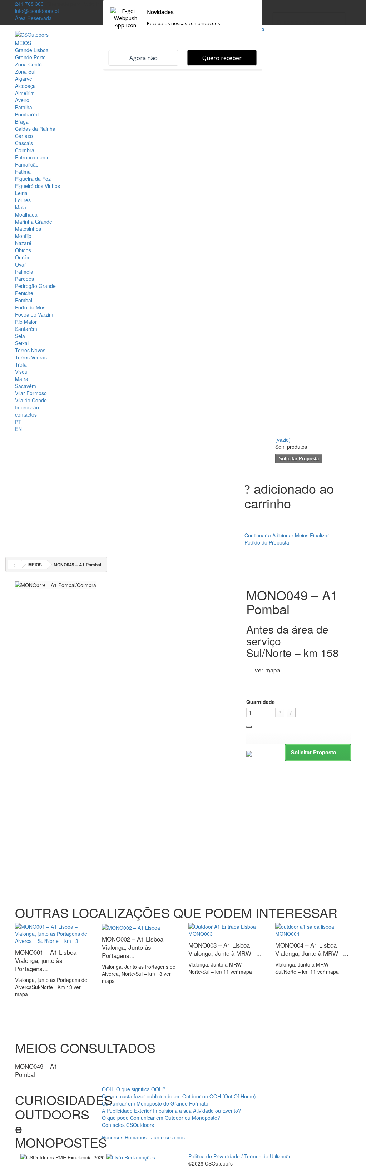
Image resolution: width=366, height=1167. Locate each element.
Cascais (24, 143)
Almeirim (25, 92)
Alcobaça (25, 85)
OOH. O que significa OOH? (133, 1089)
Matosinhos (28, 228)
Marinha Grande (33, 221)
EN (18, 428)
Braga (22, 121)
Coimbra (24, 150)
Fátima (23, 171)
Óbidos (23, 250)
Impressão (27, 407)
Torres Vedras (31, 357)
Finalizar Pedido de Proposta (286, 539)
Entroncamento (32, 157)
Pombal (23, 300)
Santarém (26, 328)
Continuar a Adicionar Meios (276, 535)
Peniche (24, 293)
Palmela (24, 271)
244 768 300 (29, 3)
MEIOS (23, 42)
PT (18, 421)
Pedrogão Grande (35, 285)
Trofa (21, 364)
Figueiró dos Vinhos (37, 185)
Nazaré (23, 243)
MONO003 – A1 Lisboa (225, 949)
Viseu (21, 371)
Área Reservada (33, 17)
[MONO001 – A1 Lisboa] (53, 933)
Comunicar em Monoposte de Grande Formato (155, 1103)
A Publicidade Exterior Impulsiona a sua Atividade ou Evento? (171, 1110)
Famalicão (27, 164)
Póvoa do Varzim (34, 314)
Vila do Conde (31, 400)
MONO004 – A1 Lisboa (311, 949)
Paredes (24, 278)
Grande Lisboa (32, 50)
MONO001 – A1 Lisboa (45, 960)
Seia (20, 335)
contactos (26, 414)
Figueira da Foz (33, 178)
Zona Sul (25, 71)
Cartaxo (24, 135)
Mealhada (26, 214)
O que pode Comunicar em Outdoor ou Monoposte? (161, 1117)
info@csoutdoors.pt (37, 10)
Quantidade (260, 701)
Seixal (22, 343)
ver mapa (267, 669)
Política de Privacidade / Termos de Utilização (240, 1156)
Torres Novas (30, 350)
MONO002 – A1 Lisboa (132, 947)
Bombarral (27, 114)
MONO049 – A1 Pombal (36, 1070)
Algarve (23, 78)
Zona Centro (29, 64)
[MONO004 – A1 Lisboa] (313, 929)
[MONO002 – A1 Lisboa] (131, 926)
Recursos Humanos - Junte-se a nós (143, 1137)
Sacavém (25, 385)
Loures (23, 200)
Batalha (23, 107)
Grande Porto (30, 57)
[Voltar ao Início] (14, 564)
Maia (20, 207)
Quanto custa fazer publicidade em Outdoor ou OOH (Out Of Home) (179, 1096)
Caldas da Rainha (35, 128)
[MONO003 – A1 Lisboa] (226, 929)
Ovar (20, 264)
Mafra (21, 378)
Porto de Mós (30, 307)
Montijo (23, 235)
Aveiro (22, 100)
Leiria (21, 193)
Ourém (23, 257)
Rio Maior (26, 321)
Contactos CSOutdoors (128, 1124)
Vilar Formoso (31, 393)
